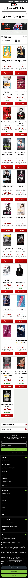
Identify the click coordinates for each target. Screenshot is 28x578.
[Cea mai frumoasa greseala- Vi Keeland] (21, 214)
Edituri (3, 507)
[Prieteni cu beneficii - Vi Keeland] (7, 276)
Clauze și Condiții (13, 561)
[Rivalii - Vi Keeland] (21, 276)
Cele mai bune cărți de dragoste (9, 538)
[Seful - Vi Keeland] (7, 336)
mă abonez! (14, 449)
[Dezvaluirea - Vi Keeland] (7, 119)
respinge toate (14, 571)
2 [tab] (8, 32)
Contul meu (8, 16)
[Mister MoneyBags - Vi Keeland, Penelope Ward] (21, 369)
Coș (16, 16)
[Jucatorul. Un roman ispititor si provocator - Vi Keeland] (7, 150)
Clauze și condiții (5, 461)
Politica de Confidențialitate (8, 467)
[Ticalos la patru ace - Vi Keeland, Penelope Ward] (7, 369)
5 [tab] (14, 32)
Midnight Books (19, 63)
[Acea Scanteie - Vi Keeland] (21, 245)
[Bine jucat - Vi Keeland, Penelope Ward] (21, 150)
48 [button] (24, 40)
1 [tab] (6, 32)
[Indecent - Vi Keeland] (21, 307)
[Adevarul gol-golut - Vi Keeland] (21, 119)
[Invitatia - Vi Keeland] (7, 307)
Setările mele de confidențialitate (9, 526)
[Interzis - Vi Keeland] (7, 214)
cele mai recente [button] (6, 40)
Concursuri (4, 478)
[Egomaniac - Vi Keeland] (7, 401)
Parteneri (4, 514)
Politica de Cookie (15, 548)
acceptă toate (14, 575)
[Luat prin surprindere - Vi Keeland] (21, 57)
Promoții (4, 504)
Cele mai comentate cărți (7, 523)
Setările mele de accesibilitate (8, 529)
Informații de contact (6, 493)
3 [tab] (10, 32)
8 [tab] (20, 32)
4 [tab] (12, 32)
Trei (19, 312)
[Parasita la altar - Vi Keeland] (7, 57)
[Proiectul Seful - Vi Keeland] (7, 88)
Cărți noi (4, 500)
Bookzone (6, 63)
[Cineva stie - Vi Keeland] (21, 88)
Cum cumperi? (5, 471)
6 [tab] (16, 32)
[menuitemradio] (19, 40)
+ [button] (25, 424)
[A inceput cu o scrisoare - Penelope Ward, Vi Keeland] (7, 182)
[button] (22, 16)
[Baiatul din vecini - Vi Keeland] (21, 182)
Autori (3, 511)
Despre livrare (5, 474)
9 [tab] (22, 32)
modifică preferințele (14, 567)
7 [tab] (18, 32)
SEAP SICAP (4, 485)
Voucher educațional (6, 481)
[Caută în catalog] (25, 12)
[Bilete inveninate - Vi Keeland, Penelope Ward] (21, 336)
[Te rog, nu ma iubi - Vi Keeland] (7, 245)
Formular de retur (6, 497)
